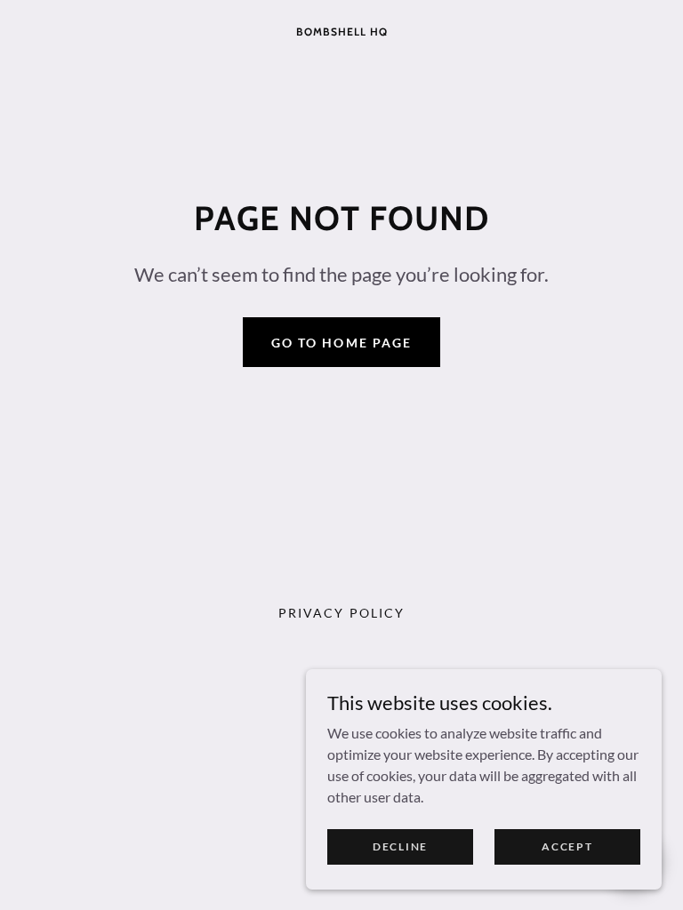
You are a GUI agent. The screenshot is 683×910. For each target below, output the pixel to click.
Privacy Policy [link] (341, 612)
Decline (400, 846)
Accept (567, 846)
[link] (341, 29)
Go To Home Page (341, 342)
